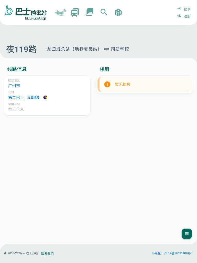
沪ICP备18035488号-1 (178, 253)
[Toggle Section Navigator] (187, 234)
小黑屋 (156, 253)
